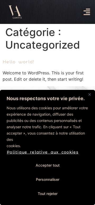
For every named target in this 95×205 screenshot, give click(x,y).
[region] (47, 147)
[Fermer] (89, 94)
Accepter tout (48, 165)
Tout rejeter (48, 193)
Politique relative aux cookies (42, 152)
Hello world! (19, 61)
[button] (86, 11)
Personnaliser (47, 179)
